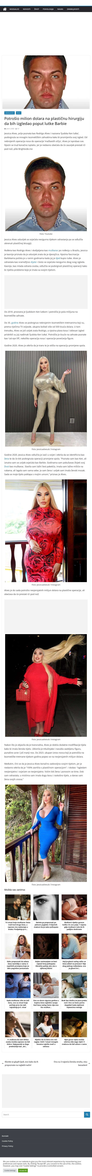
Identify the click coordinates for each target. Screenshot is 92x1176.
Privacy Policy (7, 1146)
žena (6, 458)
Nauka (60, 9)
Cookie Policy (7, 1141)
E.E (18, 129)
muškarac (53, 250)
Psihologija (48, 9)
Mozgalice (14, 9)
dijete (33, 262)
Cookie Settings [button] (9, 1170)
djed (58, 258)
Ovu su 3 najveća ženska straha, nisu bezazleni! (70, 1063)
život (6, 466)
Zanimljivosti (73, 9)
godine (14, 322)
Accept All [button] (23, 1170)
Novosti (26, 9)
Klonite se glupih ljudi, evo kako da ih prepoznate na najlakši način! (21, 1063)
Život (36, 9)
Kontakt (5, 1136)
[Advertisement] (46, 37)
